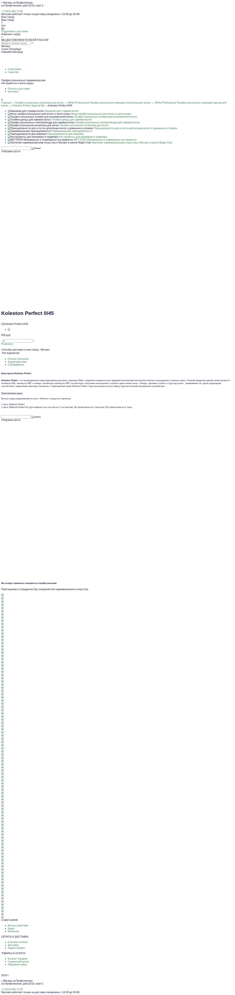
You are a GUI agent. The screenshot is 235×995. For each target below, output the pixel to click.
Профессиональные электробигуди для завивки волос (107, 122)
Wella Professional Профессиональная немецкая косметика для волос (109, 102)
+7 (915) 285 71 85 (12, 11)
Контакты (13, 91)
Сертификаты (16, 364)
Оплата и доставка (19, 88)
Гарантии (13, 72)
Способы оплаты (18, 942)
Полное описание (18, 359)
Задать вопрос (16, 948)
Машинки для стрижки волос (62, 111)
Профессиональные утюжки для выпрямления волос (105, 116)
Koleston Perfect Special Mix (28, 105)
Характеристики (17, 361)
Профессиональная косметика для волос (39, 102)
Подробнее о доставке (14, 31)
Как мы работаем (18, 925)
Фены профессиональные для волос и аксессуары (101, 113)
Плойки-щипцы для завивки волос (71, 119)
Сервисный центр (18, 961)
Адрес (11, 928)
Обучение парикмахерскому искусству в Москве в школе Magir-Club (131, 142)
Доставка (13, 945)
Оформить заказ (17, 964)
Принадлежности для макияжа (65, 134)
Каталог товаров (17, 958)
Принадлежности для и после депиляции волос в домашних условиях (135, 128)
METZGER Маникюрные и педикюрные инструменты (105, 139)
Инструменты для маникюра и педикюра (83, 136)
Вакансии (13, 931)
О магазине (14, 69)
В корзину (7, 344)
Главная (6, 102)
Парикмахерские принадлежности (71, 131)
